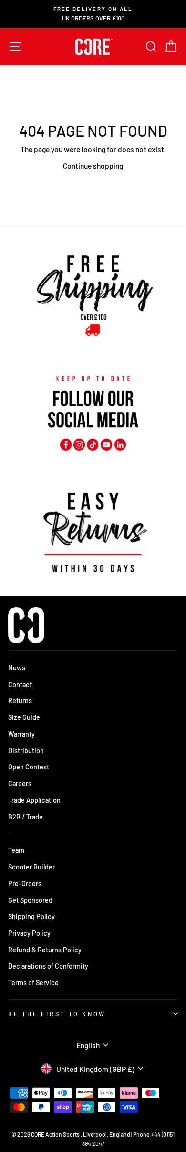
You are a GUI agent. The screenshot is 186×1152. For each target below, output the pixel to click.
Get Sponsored (30, 900)
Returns (20, 701)
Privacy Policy (29, 933)
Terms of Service (33, 983)
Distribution (26, 751)
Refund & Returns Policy (45, 950)
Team (16, 850)
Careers (19, 783)
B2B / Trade (25, 817)
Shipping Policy (31, 916)
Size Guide (24, 717)
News (16, 668)
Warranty (21, 734)
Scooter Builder (31, 867)
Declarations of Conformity (48, 966)
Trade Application (34, 800)
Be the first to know (57, 1014)
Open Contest (28, 767)
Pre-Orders (24, 883)
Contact (20, 684)
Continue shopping (93, 165)
